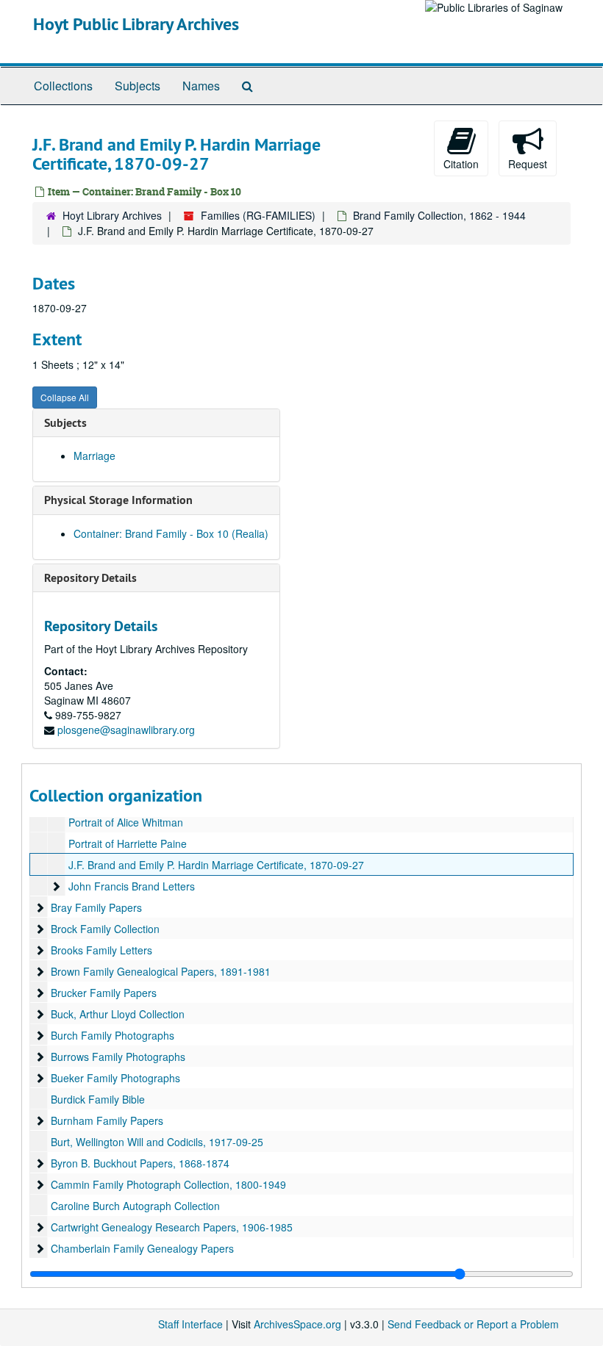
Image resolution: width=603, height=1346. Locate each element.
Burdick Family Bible (98, 1099)
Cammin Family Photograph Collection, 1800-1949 (168, 1184)
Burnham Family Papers (107, 1120)
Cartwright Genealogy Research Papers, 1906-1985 (172, 1227)
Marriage (94, 455)
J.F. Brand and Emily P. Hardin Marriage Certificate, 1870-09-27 (216, 864)
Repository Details (90, 578)
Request (527, 163)
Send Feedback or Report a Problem (473, 1324)
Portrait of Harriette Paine (127, 843)
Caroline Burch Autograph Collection (135, 1205)
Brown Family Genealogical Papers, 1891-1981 (161, 971)
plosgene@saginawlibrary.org (126, 729)
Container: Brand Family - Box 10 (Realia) (171, 533)
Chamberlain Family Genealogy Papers (142, 1248)
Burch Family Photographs (112, 1035)
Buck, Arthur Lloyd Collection (118, 1014)
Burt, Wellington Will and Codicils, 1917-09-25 (157, 1141)
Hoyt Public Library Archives (136, 23)
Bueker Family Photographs (115, 1077)
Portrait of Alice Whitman (125, 822)
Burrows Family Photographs (118, 1056)
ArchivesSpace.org (297, 1324)
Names (201, 85)
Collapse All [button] (64, 397)
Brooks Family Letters (101, 950)
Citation (461, 163)
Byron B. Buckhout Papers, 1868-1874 (140, 1163)
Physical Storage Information (118, 500)
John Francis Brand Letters (131, 886)
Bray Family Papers (96, 907)
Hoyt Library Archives (112, 215)
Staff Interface (190, 1324)
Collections (63, 85)
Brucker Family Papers (104, 992)
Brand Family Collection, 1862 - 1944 (439, 215)
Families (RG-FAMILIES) (258, 215)
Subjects (137, 85)
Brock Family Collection (105, 928)
